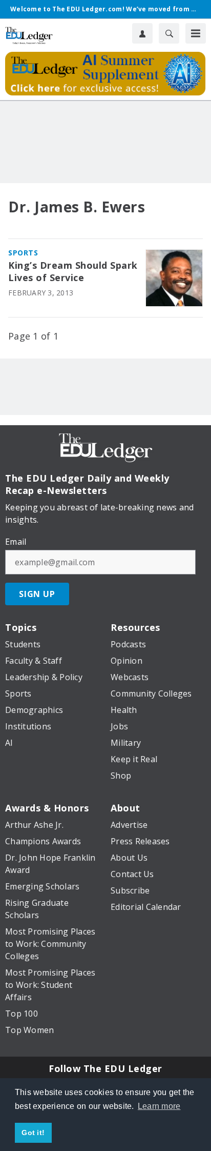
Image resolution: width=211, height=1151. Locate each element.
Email (15, 542)
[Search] (169, 33)
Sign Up (37, 594)
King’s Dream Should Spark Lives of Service (73, 272)
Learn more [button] (159, 1106)
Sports (23, 252)
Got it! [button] (33, 1132)
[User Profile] (142, 33)
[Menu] (195, 33)
